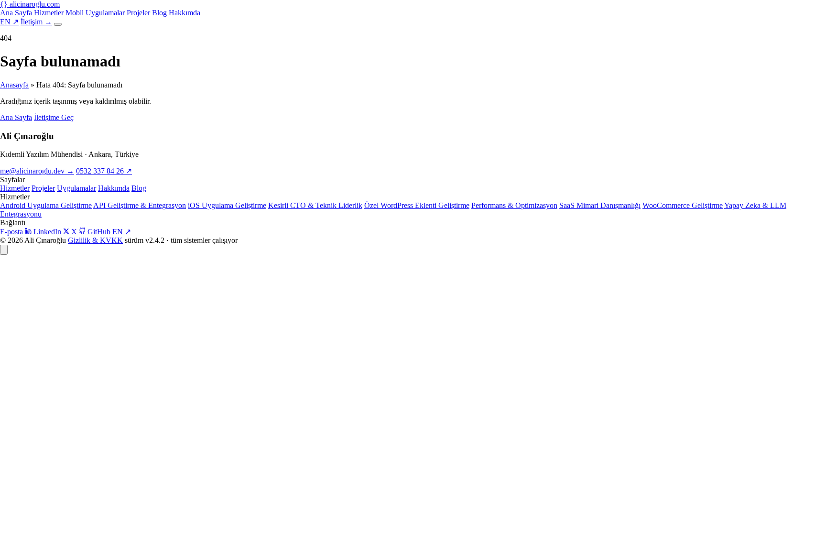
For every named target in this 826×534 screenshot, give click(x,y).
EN (9, 22)
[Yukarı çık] (4, 250)
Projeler (139, 13)
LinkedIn (47, 232)
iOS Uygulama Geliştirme (227, 205)
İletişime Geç (54, 117)
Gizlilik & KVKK (95, 240)
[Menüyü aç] (58, 24)
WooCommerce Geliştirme (682, 205)
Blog (160, 13)
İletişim (36, 22)
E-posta (11, 232)
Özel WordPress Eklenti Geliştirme (416, 205)
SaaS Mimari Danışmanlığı (600, 205)
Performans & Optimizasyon (514, 205)
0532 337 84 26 (104, 171)
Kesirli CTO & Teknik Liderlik (315, 205)
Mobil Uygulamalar (96, 13)
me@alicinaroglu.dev (37, 171)
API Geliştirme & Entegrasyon (139, 205)
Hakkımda (184, 13)
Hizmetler (49, 13)
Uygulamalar (76, 188)
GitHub (99, 232)
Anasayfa (14, 85)
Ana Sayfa (17, 13)
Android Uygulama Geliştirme (46, 205)
